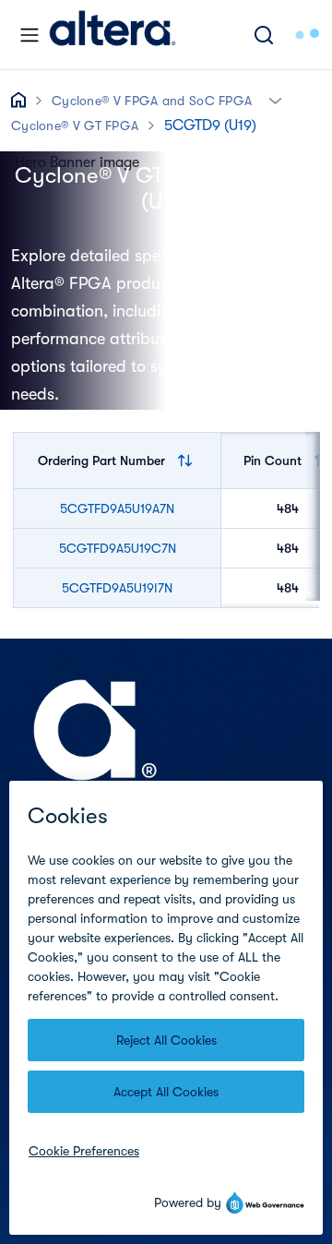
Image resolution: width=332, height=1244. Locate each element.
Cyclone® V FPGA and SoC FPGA (152, 100)
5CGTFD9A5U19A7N (117, 508)
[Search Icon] (264, 34)
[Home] (112, 34)
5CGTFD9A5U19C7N (117, 548)
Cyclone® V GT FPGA (74, 125)
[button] (275, 99)
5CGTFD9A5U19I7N (117, 587)
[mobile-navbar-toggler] (29, 35)
